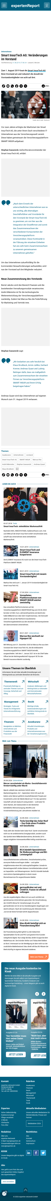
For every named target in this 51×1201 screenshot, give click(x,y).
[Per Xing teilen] (21, 86)
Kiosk (5, 1158)
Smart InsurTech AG (37, 70)
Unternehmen (6, 52)
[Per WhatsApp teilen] (12, 86)
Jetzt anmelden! (8, 1182)
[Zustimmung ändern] (4, 1193)
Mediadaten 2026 (34, 1123)
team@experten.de (13, 1141)
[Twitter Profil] (43, 1153)
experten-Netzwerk (8, 1138)
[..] (17, 469)
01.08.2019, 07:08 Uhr (20, 63)
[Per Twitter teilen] (25, 86)
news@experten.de (8, 1146)
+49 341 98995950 (11, 1091)
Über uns (4, 1136)
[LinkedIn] (28, 1153)
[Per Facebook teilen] (17, 86)
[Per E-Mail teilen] (3, 86)
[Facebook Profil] (36, 1153)
